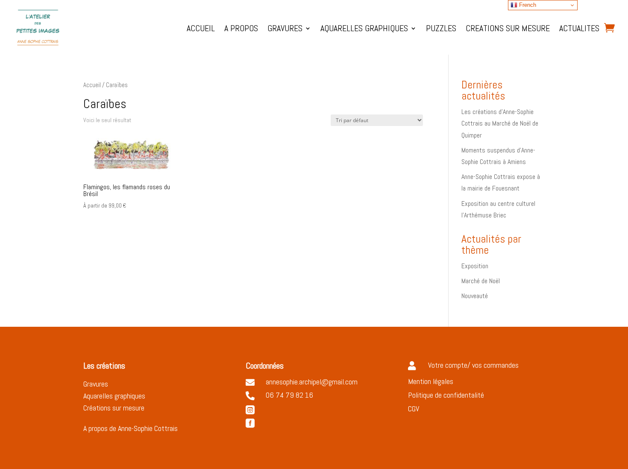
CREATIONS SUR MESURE (508, 28)
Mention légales (430, 381)
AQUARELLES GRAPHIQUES (364, 28)
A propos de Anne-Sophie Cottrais (131, 428)
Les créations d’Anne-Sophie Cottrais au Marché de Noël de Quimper (499, 123)
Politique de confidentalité (446, 395)
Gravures (95, 384)
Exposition (474, 265)
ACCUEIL (201, 28)
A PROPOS (241, 28)
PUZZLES (441, 28)
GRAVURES (284, 28)
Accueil (92, 85)
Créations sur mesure (113, 408)
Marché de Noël (480, 280)
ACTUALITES (579, 28)
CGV (413, 408)
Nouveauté (474, 295)
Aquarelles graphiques (114, 396)
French (526, 5)
